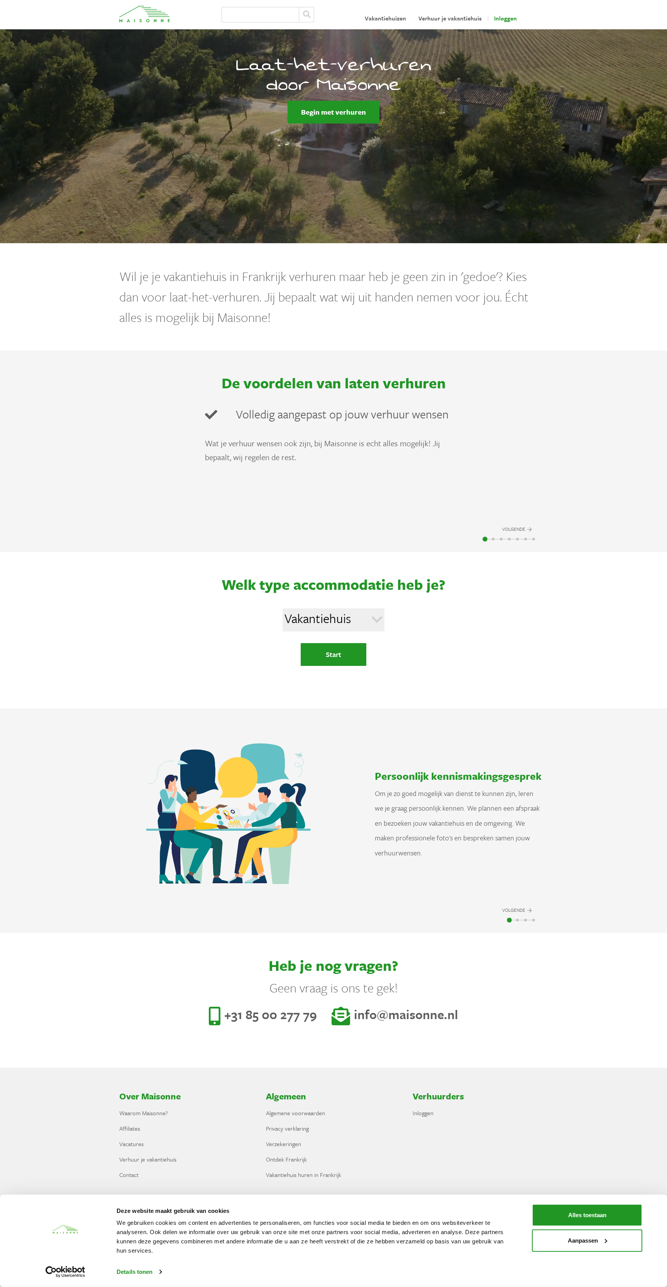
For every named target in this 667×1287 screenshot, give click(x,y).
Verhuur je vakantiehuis (450, 18)
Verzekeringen (283, 1144)
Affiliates (129, 1128)
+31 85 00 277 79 (272, 1014)
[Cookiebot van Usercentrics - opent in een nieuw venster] (65, 1272)
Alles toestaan (587, 1215)
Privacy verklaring (287, 1128)
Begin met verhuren (333, 112)
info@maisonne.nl (406, 1014)
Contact (129, 1174)
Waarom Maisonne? (143, 1113)
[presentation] (517, 467)
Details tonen (134, 1271)
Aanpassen (583, 1240)
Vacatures (131, 1144)
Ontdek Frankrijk (286, 1159)
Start (333, 654)
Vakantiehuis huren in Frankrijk (303, 1174)
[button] (485, 539)
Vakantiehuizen (385, 18)
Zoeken (306, 14)
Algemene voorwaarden (295, 1113)
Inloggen (505, 18)
